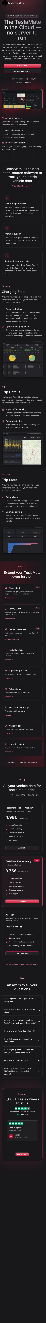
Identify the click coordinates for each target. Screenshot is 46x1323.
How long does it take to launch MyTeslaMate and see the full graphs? (17, 1071)
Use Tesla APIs (22, 953)
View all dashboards (20, 186)
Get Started (22, 66)
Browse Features (21, 71)
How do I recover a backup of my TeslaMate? (18, 1040)
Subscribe (22, 848)
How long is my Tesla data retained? (19, 1031)
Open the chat (10, 598)
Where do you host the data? (16, 1060)
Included (8, 660)
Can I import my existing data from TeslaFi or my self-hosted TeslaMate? (20, 1021)
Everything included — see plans (21, 762)
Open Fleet (9, 618)
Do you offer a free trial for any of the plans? (19, 1010)
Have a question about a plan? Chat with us (22, 964)
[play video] (22, 99)
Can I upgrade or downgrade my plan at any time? (20, 1000)
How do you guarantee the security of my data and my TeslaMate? (19, 1051)
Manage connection (12, 639)
